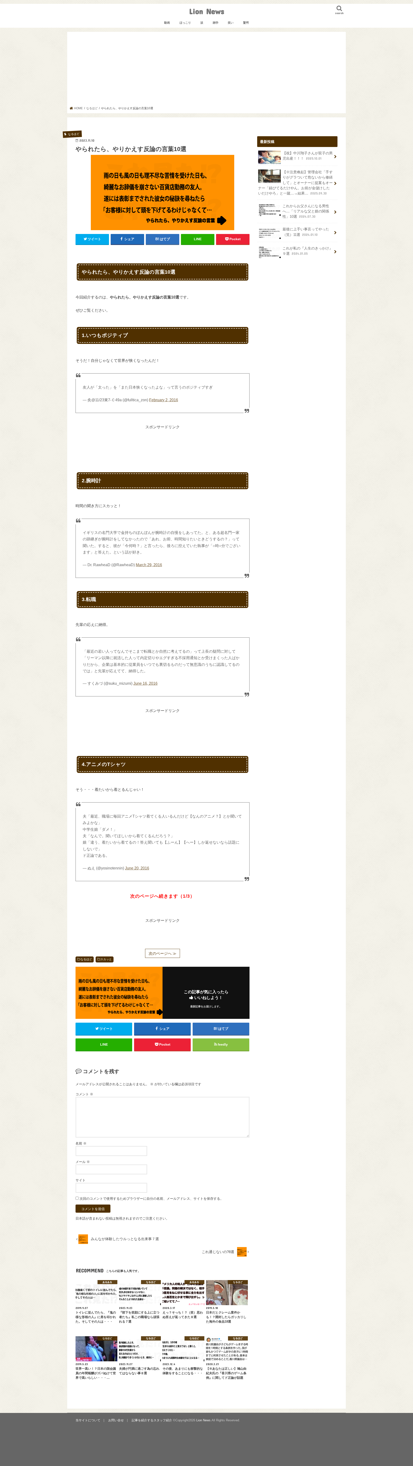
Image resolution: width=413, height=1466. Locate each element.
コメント (84, 1094)
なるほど (86, 959)
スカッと (106, 959)
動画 (167, 22)
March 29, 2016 (149, 565)
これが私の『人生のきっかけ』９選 (308, 250)
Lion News (206, 11)
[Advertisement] (206, 70)
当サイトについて (88, 1420)
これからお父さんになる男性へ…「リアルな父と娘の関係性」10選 (306, 211)
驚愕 (246, 22)
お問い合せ (116, 1420)
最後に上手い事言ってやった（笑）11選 (306, 231)
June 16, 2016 (145, 683)
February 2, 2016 (163, 400)
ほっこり (185, 22)
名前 (81, 1143)
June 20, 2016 (137, 868)
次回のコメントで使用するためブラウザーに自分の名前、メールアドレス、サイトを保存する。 (151, 1198)
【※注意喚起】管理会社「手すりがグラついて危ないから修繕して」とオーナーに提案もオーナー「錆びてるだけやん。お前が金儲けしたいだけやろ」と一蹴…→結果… (295, 182)
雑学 (215, 22)
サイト (81, 1180)
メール (83, 1162)
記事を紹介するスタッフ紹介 (152, 1420)
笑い (231, 22)
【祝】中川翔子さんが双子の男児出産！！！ (308, 155)
